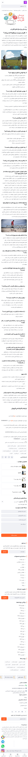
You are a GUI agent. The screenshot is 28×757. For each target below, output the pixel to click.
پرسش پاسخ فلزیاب (13, 448)
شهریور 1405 (21, 605)
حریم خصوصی (23, 705)
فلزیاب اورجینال (15, 664)
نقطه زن (22, 567)
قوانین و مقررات (23, 702)
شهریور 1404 (21, 636)
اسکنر (23, 564)
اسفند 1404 (21, 621)
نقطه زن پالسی (21, 572)
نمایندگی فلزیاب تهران (21, 445)
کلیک (12, 420)
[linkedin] (12, 711)
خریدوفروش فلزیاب (7, 451)
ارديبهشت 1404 (21, 647)
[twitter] (19, 711)
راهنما (23, 583)
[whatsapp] (3, 746)
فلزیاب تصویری (22, 661)
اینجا (14, 416)
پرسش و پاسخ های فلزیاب (7, 10)
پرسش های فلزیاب (22, 448)
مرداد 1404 (22, 639)
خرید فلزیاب (7, 661)
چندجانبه (22, 575)
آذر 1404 (22, 629)
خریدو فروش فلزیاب (14, 670)
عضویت (4, 597)
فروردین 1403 (21, 655)
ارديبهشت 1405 (21, 616)
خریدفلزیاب (16, 453)
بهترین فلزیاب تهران (12, 445)
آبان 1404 (22, 631)
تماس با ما (22, 580)
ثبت (4, 719)
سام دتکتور (24, 10)
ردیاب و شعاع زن (20, 562)
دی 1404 (22, 626)
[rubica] (3, 737)
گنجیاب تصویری (23, 451)
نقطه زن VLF (21, 570)
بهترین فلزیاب (23, 453)
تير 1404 (22, 642)
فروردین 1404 (21, 649)
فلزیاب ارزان (7, 664)
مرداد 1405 (22, 608)
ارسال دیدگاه (14, 535)
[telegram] (3, 742)
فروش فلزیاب (15, 451)
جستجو (4, 551)
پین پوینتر (21, 559)
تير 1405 (22, 610)
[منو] (2, 2)
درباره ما (22, 577)
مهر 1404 (22, 634)
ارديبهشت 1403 (20, 652)
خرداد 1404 (22, 644)
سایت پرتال (9, 751)
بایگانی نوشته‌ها (17, 10)
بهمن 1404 (22, 623)
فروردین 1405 (21, 618)
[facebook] (25, 711)
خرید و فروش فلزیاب (11, 667)
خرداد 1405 (22, 613)
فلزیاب (11, 453)
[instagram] (3, 751)
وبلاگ (25, 27)
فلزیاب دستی (22, 664)
